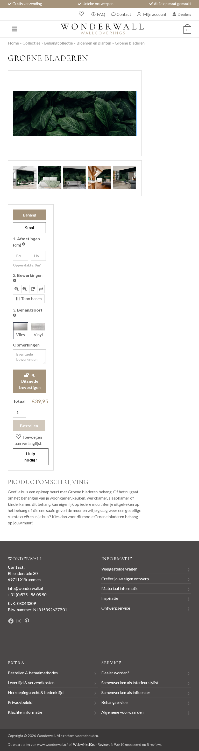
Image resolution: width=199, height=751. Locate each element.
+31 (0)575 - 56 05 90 (27, 594)
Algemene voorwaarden (122, 712)
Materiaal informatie (119, 588)
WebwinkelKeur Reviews (91, 744)
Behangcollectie (58, 42)
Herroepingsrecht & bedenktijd (35, 692)
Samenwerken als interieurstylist (130, 682)
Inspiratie (109, 598)
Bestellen (29, 425)
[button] (30, 439)
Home (13, 42)
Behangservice (114, 702)
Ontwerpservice (115, 607)
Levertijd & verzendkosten (31, 682)
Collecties (31, 42)
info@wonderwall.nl (25, 588)
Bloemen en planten (93, 42)
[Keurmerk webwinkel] (19, 638)
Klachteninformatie (25, 712)
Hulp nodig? (30, 456)
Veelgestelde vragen (119, 568)
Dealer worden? (115, 672)
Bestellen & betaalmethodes (33, 672)
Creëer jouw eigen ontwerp (125, 578)
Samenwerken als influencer (125, 692)
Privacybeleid (20, 702)
